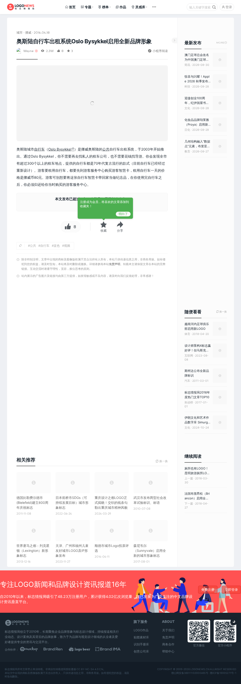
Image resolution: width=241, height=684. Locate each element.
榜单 (105, 7)
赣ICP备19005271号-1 (223, 673)
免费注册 (207, 590)
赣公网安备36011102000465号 (189, 673)
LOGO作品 (141, 630)
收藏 (103, 230)
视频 (67, 245)
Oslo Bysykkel (60, 149)
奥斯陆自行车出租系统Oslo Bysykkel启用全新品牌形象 (84, 41)
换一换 (221, 311)
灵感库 (140, 7)
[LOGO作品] (83, 649)
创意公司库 (141, 651)
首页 (72, 7)
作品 (123, 7)
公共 (105, 149)
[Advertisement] (92, 329)
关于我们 (168, 630)
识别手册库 (141, 644)
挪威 (28, 32)
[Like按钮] (66, 226)
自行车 (39, 149)
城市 (19, 32)
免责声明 (114, 264)
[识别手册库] (107, 649)
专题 (88, 7)
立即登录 (231, 590)
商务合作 (168, 644)
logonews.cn (199, 669)
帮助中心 (168, 651)
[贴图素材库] (32, 649)
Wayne (28, 50)
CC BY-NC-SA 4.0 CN (89, 669)
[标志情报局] (20, 7)
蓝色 (57, 245)
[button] (120, 227)
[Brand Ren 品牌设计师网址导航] (57, 649)
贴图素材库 (141, 637)
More (221, 42)
